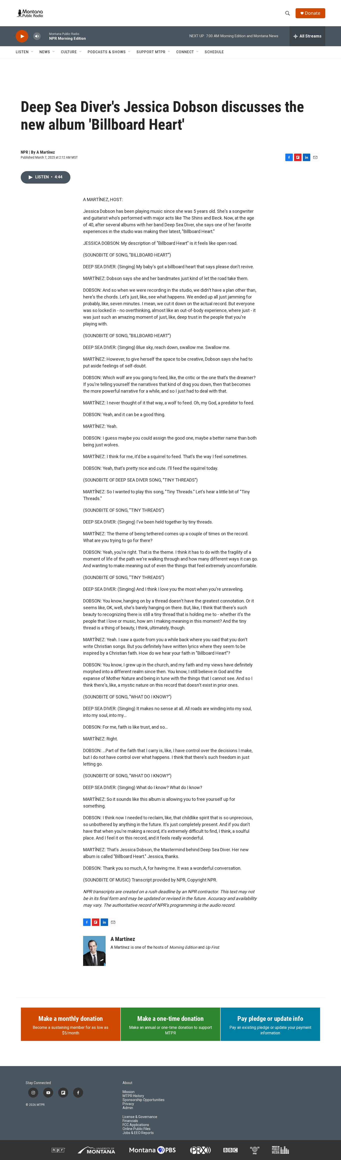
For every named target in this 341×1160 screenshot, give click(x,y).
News (44, 52)
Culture (69, 52)
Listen (22, 52)
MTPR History (133, 1096)
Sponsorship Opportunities (144, 1100)
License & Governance (140, 1117)
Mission (129, 1092)
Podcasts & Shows (107, 52)
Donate (312, 13)
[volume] (37, 36)
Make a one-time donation (170, 1018)
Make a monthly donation (70, 1018)
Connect (185, 52)
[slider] (45, 36)
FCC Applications (136, 1125)
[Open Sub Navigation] (32, 52)
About (127, 1083)
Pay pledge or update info (270, 1018)
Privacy (128, 1104)
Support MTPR (151, 52)
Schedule (214, 52)
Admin (128, 1108)
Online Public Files (137, 1129)
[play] (22, 36)
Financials (130, 1121)
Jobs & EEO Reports (138, 1133)
